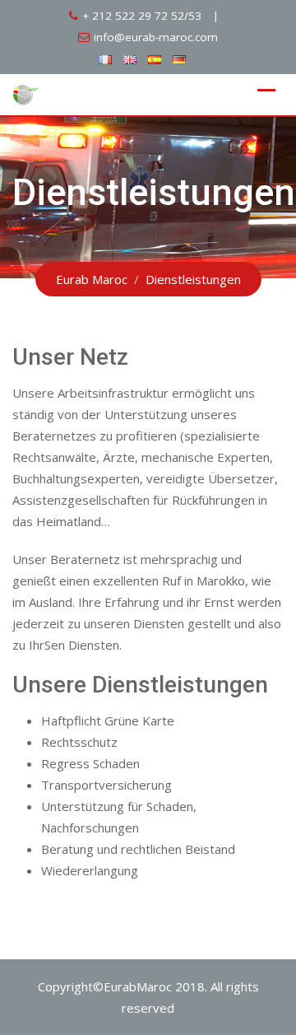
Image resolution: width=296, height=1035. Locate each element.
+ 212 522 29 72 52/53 (141, 15)
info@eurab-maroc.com (156, 37)
